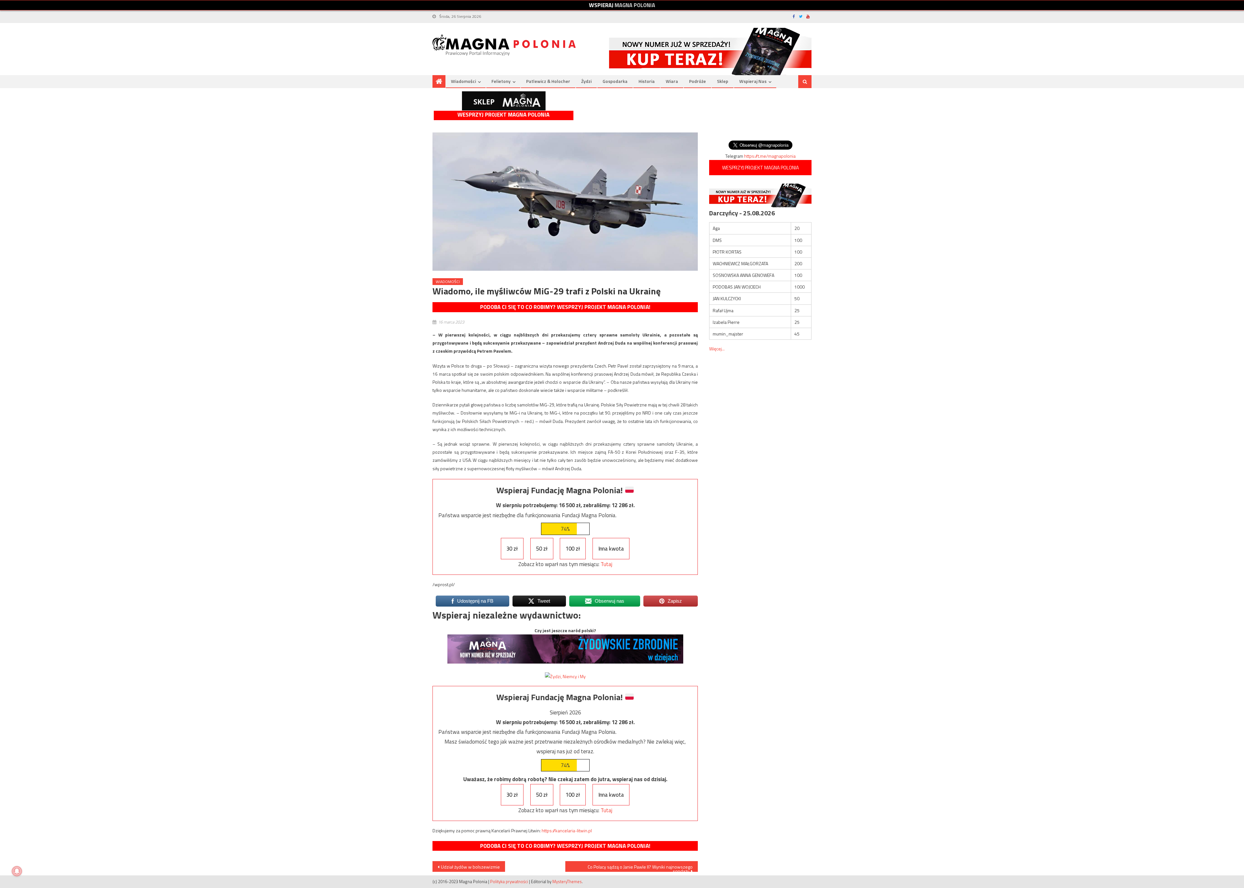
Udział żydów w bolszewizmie (470, 866)
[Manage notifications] (17, 871)
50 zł (541, 548)
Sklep (722, 81)
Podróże (697, 81)
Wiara (672, 81)
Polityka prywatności (509, 881)
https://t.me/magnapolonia (770, 156)
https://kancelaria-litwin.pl (567, 830)
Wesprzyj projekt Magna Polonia (503, 115)
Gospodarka (615, 81)
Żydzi (586, 81)
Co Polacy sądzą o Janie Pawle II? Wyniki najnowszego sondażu (640, 867)
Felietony (501, 81)
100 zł (573, 548)
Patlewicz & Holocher (548, 81)
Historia (647, 81)
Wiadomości (463, 81)
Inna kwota (611, 548)
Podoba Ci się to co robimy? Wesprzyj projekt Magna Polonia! (565, 307)
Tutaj (606, 564)
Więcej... (717, 348)
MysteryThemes (567, 881)
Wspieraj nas (752, 81)
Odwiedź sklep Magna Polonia (504, 100)
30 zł (512, 548)
